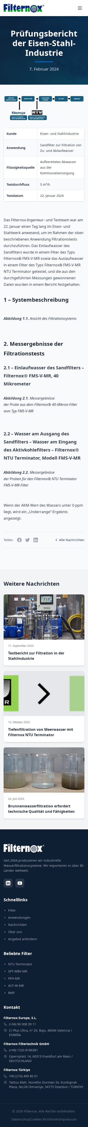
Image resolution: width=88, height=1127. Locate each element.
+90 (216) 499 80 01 (23, 1076)
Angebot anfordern (22, 939)
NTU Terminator (20, 964)
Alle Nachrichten (71, 540)
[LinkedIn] (8, 883)
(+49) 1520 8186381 (23, 1050)
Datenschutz (21, 1119)
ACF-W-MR (16, 985)
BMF (11, 993)
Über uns (15, 932)
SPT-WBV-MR (17, 971)
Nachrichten (17, 925)
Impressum (67, 1119)
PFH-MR (14, 978)
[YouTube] (19, 883)
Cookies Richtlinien (44, 1119)
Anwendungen (19, 917)
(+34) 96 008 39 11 (22, 1024)
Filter (12, 910)
